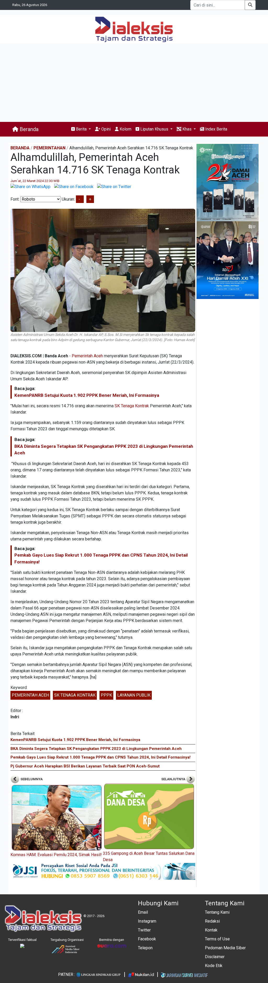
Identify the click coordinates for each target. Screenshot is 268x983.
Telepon (145, 947)
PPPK (106, 695)
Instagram (147, 921)
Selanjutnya (173, 779)
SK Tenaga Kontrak (132, 405)
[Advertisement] (134, 82)
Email (143, 912)
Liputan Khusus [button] (154, 129)
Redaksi (212, 921)
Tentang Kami (217, 912)
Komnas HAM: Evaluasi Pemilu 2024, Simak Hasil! (56, 854)
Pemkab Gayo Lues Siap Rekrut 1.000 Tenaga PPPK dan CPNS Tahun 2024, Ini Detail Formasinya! (100, 757)
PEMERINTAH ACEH (30, 695)
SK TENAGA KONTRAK (75, 695)
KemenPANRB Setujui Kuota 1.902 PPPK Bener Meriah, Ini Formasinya (86, 395)
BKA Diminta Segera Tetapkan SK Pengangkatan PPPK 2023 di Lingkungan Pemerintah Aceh (96, 748)
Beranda (28, 129)
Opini (105, 129)
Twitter (144, 930)
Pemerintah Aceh (87, 355)
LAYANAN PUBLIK (133, 695)
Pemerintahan (49, 147)
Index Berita (215, 129)
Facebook (147, 938)
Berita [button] (81, 129)
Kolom (125, 129)
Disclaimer (215, 956)
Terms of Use (217, 938)
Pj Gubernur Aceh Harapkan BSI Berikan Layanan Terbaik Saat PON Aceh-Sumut (85, 766)
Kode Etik (213, 965)
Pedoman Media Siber (225, 947)
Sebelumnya (31, 779)
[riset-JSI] (102, 870)
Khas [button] (187, 129)
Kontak (211, 930)
